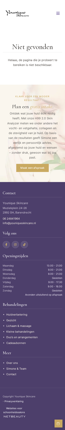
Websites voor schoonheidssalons (14, 410)
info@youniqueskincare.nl (19, 223)
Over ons (12, 363)
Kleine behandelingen (20, 331)
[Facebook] (6, 244)
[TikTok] (24, 244)
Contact (11, 374)
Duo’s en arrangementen (22, 337)
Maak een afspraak (32, 167)
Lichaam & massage (18, 326)
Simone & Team (16, 368)
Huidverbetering (16, 314)
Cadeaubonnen (16, 343)
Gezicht (11, 320)
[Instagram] (15, 244)
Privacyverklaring (14, 401)
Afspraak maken (58, 423)
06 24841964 (11, 218)
